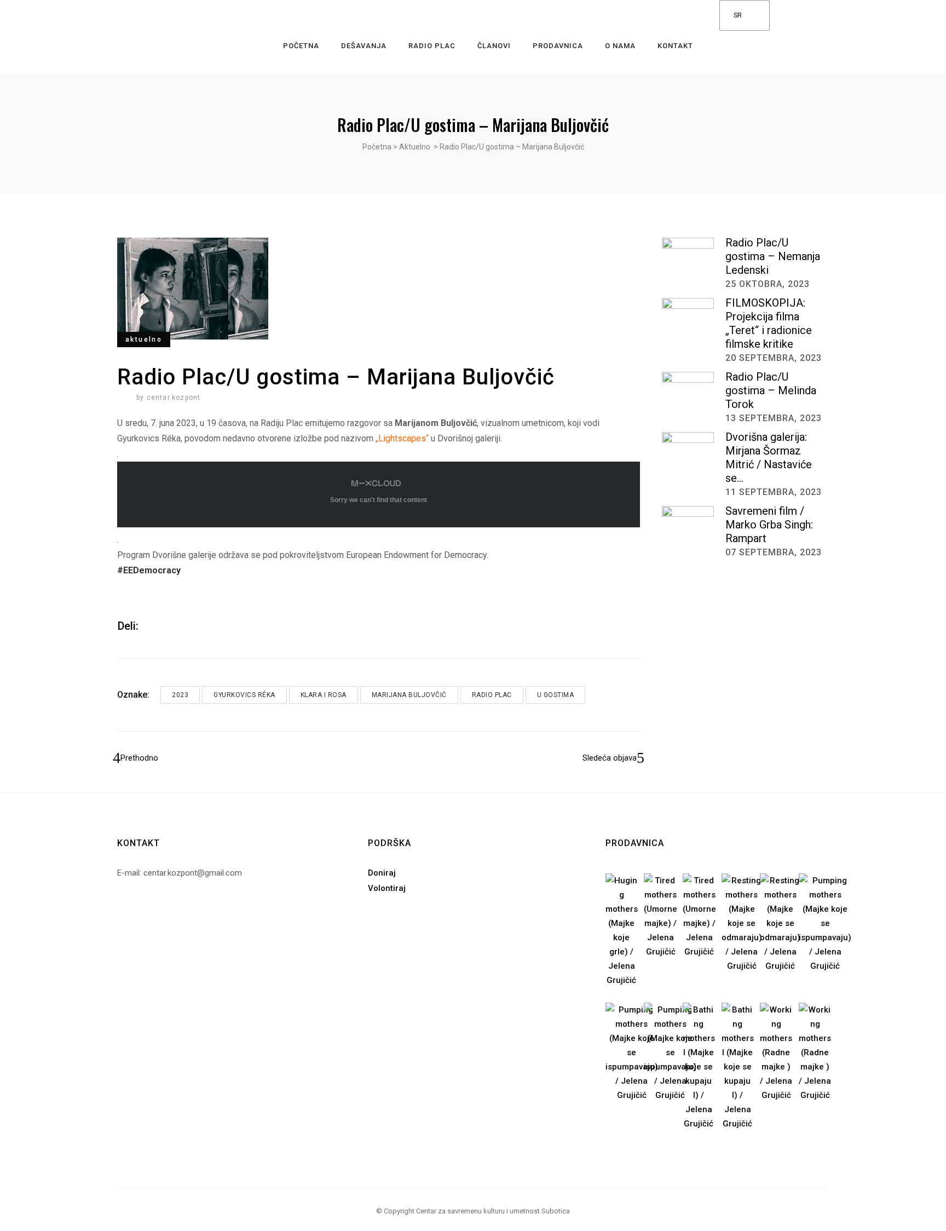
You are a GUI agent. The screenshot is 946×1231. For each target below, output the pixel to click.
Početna (376, 146)
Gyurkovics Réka (244, 695)
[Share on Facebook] (150, 625)
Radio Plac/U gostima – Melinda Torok (770, 390)
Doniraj (382, 873)
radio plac (492, 695)
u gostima (555, 695)
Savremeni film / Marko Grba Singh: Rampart (769, 524)
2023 (180, 695)
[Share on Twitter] (164, 625)
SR (737, 15)
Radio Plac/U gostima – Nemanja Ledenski (772, 256)
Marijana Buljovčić (409, 695)
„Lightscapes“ (402, 438)
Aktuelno (414, 146)
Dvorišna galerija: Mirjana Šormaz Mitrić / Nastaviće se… (768, 457)
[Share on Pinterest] (179, 625)
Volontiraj (387, 888)
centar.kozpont (174, 397)
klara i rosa (324, 695)
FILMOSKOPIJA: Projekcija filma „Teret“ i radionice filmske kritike (768, 323)
